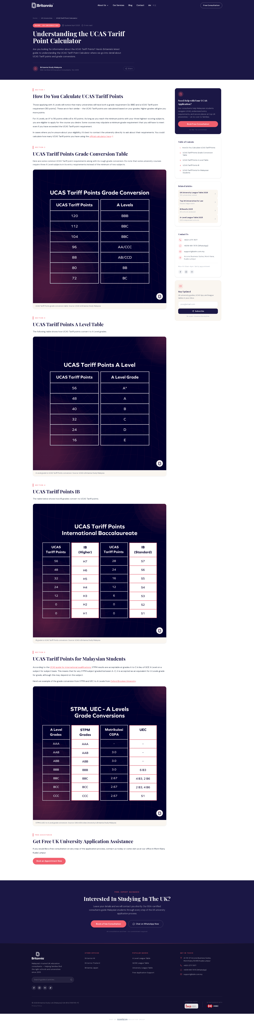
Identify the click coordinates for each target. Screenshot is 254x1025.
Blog (130, 5)
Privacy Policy (37, 1006)
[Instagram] (39, 988)
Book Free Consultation (198, 124)
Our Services (118, 5)
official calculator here (100, 136)
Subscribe (199, 311)
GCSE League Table (140, 963)
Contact (140, 5)
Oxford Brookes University (123, 681)
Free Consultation (211, 5)
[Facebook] (34, 988)
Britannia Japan (91, 968)
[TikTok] (50, 988)
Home (35, 18)
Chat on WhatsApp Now (147, 924)
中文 (154, 5)
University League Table (142, 968)
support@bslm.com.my (194, 251)
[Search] (71, 980)
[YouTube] (45, 988)
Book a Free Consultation (108, 924)
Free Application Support (143, 972)
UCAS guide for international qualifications (70, 667)
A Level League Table (141, 958)
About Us (102, 5)
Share (130, 69)
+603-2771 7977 (190, 240)
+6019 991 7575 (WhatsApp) (196, 246)
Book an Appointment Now (49, 861)
